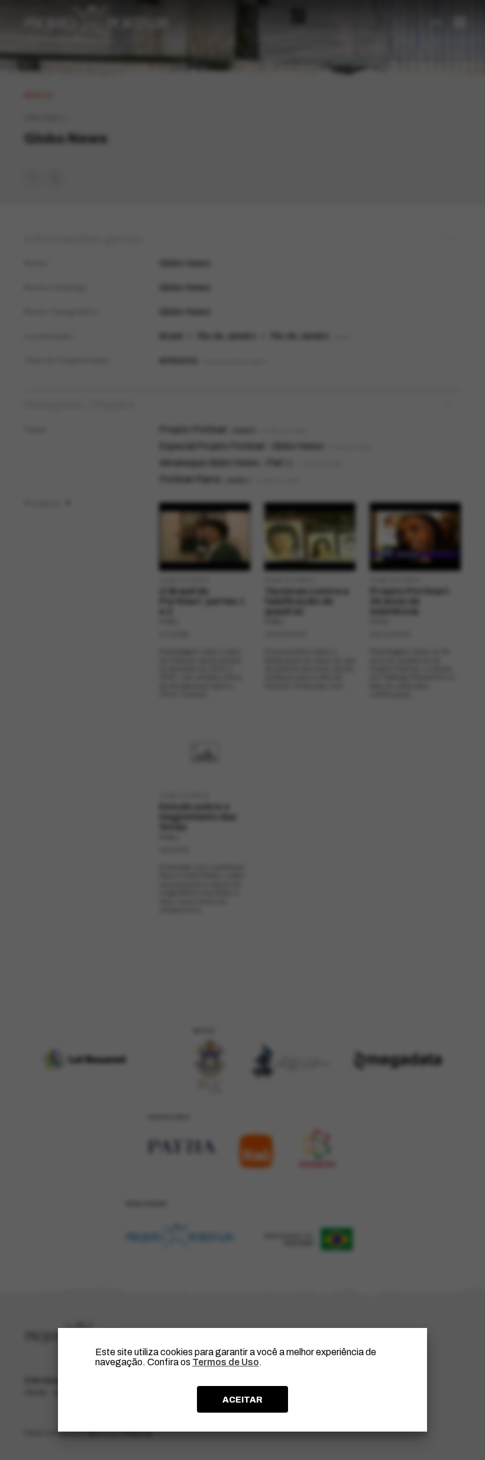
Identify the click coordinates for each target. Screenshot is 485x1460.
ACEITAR (242, 1399)
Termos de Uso (225, 1362)
